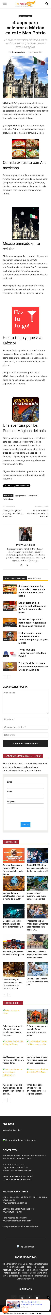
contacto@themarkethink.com (17, 1179)
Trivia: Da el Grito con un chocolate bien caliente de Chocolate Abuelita (33, 666)
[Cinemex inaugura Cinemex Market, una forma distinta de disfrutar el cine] (14, 969)
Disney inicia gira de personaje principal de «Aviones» (13, 513)
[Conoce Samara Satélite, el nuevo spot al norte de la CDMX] (14, 883)
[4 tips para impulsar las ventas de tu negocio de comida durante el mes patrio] (10, 589)
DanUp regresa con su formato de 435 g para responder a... (13, 1060)
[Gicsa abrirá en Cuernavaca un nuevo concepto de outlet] (37, 883)
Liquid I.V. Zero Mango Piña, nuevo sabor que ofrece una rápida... (37, 1060)
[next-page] (9, 994)
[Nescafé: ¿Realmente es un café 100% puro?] (14, 941)
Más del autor (34, 579)
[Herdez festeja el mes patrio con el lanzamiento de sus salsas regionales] (10, 622)
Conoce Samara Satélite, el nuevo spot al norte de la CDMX (13, 896)
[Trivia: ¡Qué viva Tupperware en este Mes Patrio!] (10, 652)
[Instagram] (22, 565)
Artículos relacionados (15, 579)
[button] (4, 4)
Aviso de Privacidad (12, 1130)
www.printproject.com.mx (15, 1203)
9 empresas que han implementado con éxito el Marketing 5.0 (13, 924)
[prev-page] (4, 677)
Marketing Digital (25, 16)
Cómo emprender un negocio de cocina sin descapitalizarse (37, 955)
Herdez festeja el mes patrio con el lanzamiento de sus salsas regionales (32, 622)
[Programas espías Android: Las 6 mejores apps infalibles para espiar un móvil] (37, 911)
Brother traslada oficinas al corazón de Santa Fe (37, 513)
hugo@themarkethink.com (15, 1167)
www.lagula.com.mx (12, 1211)
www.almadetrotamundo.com (17, 1220)
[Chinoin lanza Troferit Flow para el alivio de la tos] (37, 969)
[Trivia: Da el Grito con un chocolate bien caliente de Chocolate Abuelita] (10, 666)
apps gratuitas (20, 495)
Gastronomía (8, 593)
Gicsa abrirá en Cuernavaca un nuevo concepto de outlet (36, 896)
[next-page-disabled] (9, 677)
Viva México (8, 499)
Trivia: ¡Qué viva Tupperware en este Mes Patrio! (32, 653)
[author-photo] (25, 541)
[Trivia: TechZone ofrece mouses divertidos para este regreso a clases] (37, 1075)
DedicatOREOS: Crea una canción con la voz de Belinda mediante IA (37, 868)
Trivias (6, 656)
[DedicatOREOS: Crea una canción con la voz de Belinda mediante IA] (37, 855)
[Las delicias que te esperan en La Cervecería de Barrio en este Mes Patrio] (10, 606)
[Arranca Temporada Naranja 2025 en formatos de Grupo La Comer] (14, 855)
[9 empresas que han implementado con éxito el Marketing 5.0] (14, 911)
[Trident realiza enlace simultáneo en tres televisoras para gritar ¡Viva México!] (10, 636)
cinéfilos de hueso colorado (25, 1226)
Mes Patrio (33, 495)
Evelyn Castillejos (18, 52)
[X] (28, 565)
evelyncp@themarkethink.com (17, 1170)
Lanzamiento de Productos (9, 625)
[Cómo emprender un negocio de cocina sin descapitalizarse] (37, 941)
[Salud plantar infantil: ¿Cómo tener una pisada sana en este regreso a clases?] (14, 1016)
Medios (6, 639)
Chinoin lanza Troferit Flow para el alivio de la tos (37, 982)
